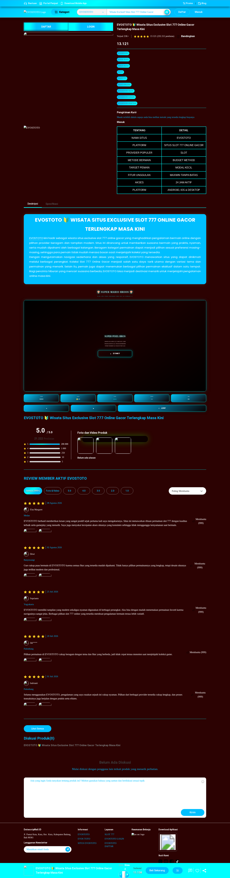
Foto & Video (52, 491)
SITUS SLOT (123, 66)
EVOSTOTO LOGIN (126, 97)
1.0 (127, 491)
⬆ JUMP (162, 408)
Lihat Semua (37, 728)
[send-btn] (67, 849)
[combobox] (187, 491)
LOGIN (91, 26)
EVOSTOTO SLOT (125, 91)
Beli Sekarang (157, 870)
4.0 (83, 491)
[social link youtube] (166, 861)
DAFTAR (46, 26)
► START (115, 353)
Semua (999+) (33, 491)
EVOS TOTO (123, 59)
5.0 (69, 491)
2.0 (112, 491)
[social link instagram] (160, 861)
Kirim (193, 812)
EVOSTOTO (123, 53)
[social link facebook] (172, 861)
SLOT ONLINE (124, 85)
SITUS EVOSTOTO (87, 843)
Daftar (182, 11)
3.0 (98, 491)
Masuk (198, 11)
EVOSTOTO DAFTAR (127, 103)
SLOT (120, 72)
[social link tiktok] (177, 861)
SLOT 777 (122, 78)
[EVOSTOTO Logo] (35, 12)
